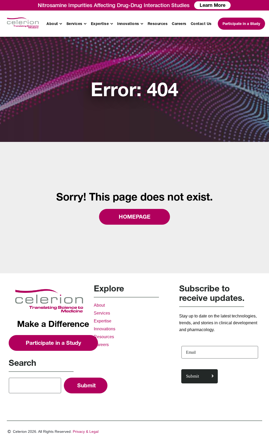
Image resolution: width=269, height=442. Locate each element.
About (52, 23)
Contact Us (201, 23)
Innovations (128, 23)
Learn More (212, 5)
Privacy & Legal (86, 431)
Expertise (100, 23)
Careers (179, 23)
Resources (158, 23)
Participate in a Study (241, 23)
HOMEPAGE (135, 216)
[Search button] (85, 385)
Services (74, 23)
